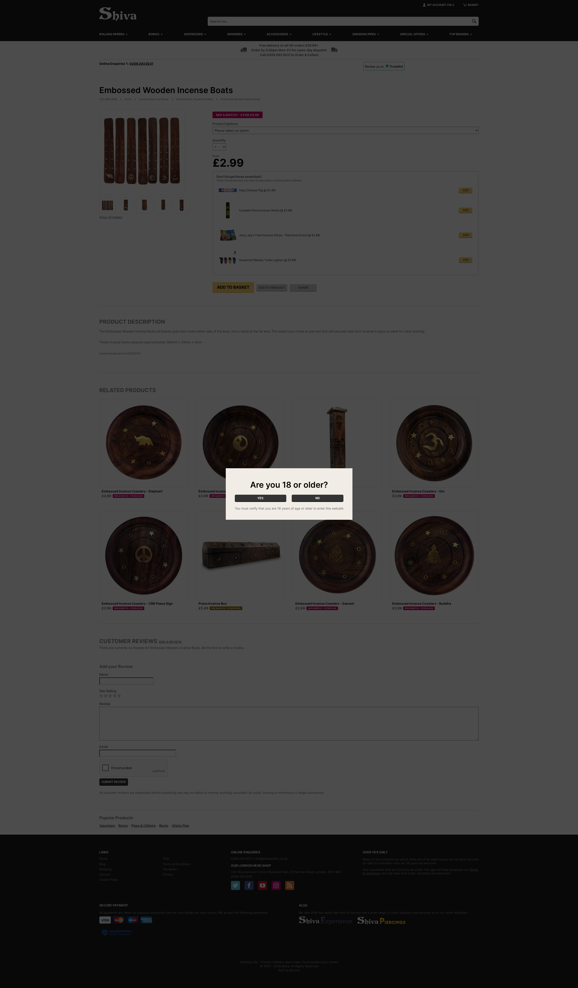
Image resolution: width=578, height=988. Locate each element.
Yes (260, 498)
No (317, 498)
